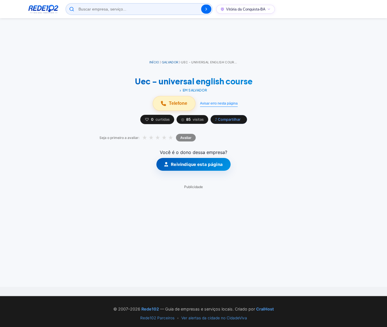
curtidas (157, 119)
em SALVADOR (195, 90)
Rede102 (150, 309)
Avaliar (186, 138)
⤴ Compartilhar (228, 119)
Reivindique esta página (197, 164)
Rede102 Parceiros (157, 318)
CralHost (265, 309)
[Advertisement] (193, 39)
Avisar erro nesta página (219, 103)
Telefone (178, 103)
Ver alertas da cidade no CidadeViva (214, 318)
